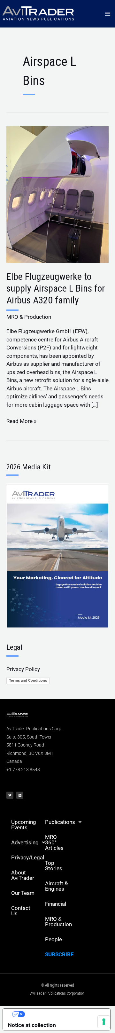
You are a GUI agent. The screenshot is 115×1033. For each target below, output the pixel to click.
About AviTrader (22, 875)
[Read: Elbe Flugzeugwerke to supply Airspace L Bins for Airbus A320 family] (57, 194)
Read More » (21, 420)
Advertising (25, 842)
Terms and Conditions (28, 680)
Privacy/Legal (25, 857)
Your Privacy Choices (63, 1014)
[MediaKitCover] (57, 555)
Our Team (22, 893)
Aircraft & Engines (56, 886)
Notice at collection (32, 1025)
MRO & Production (28, 317)
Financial (55, 904)
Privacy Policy (23, 669)
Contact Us (20, 911)
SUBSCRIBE (59, 954)
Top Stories (53, 866)
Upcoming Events (23, 825)
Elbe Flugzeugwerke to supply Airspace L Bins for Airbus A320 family (55, 288)
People (53, 939)
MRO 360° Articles (54, 842)
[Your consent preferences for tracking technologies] (104, 1022)
